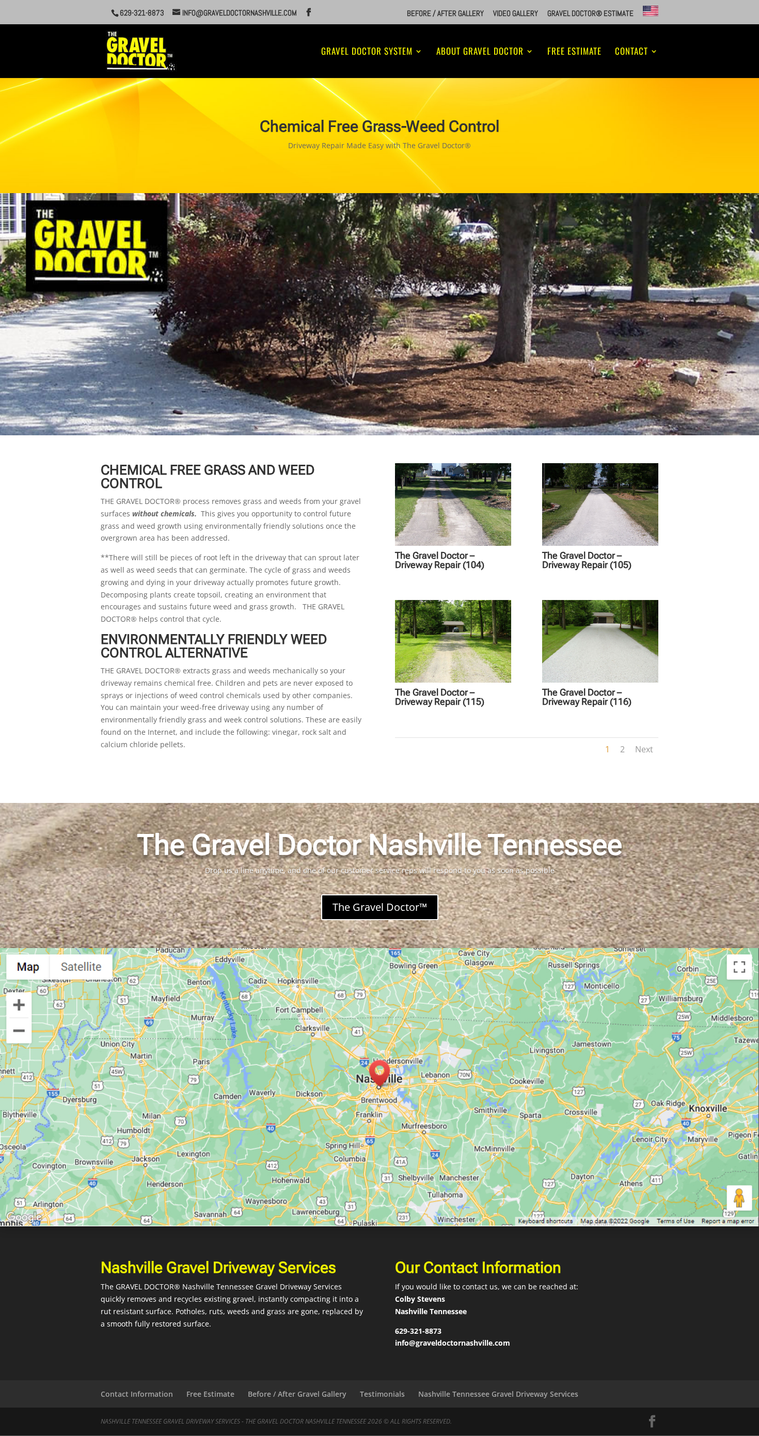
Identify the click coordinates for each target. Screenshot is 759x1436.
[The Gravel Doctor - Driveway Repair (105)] (600, 543)
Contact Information (137, 1394)
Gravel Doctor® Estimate (590, 13)
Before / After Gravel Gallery (297, 1394)
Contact (631, 52)
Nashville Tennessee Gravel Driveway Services (498, 1394)
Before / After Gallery (445, 13)
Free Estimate (574, 52)
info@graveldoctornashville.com (452, 1343)
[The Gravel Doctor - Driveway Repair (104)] (453, 543)
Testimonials (382, 1394)
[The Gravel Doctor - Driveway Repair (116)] (600, 680)
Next (644, 749)
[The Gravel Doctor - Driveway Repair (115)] (453, 680)
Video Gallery (515, 13)
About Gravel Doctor (480, 52)
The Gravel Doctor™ (380, 907)
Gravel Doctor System (367, 52)
